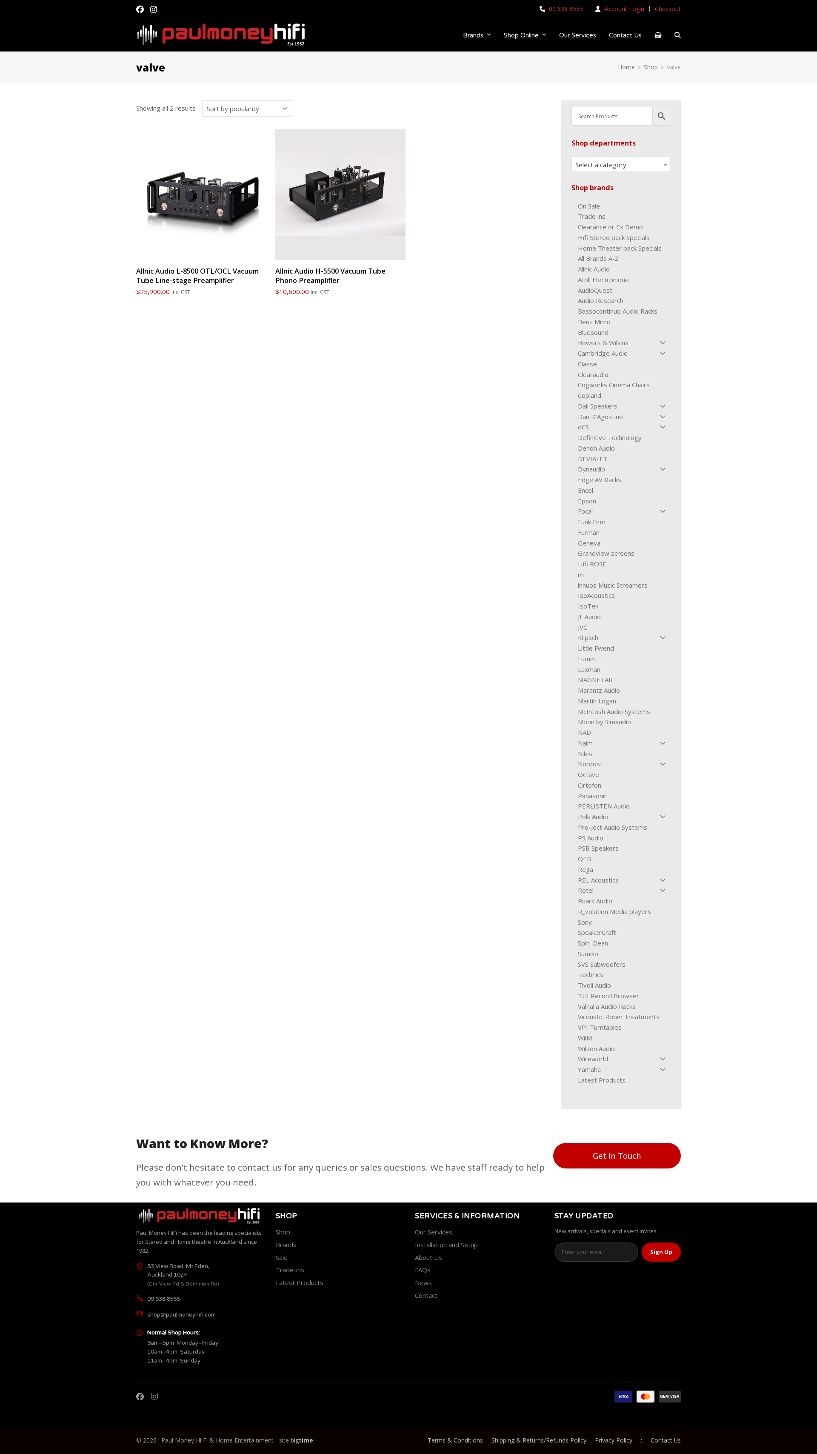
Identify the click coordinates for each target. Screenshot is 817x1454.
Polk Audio (593, 816)
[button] (658, 35)
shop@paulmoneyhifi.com (181, 1314)
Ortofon (589, 785)
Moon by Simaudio (604, 721)
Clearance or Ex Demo (610, 227)
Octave (588, 774)
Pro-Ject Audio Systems (612, 827)
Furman (589, 532)
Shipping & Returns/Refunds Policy (538, 1440)
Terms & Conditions (455, 1440)
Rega (585, 869)
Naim (585, 743)
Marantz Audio (599, 690)
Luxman (589, 669)
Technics (590, 974)
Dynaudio (591, 469)
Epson (587, 501)
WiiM (585, 1038)
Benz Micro (594, 321)
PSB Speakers (598, 848)
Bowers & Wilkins (603, 342)
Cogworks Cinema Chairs (614, 384)
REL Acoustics (598, 880)
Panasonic (592, 795)
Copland (589, 395)
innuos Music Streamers (613, 585)
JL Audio (589, 616)
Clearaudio (593, 374)
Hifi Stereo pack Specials (614, 237)
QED (584, 858)
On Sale (589, 206)
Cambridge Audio (603, 353)
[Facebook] (140, 1396)
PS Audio (590, 838)
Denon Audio (596, 448)
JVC (582, 627)
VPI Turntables (600, 1027)
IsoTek (588, 606)
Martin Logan (597, 701)
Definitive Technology (610, 437)
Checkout (668, 9)
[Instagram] (154, 1396)
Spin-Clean (593, 943)
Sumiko (588, 953)
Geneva (589, 543)
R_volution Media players (614, 911)
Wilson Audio (596, 1048)
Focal (585, 511)
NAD (584, 732)
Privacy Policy (613, 1440)
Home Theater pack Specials (620, 248)
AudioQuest (595, 290)
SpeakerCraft (597, 932)
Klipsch (588, 637)
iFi (581, 574)
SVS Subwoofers (602, 964)
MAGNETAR (595, 679)
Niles (585, 753)
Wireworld (593, 1058)
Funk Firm (592, 521)
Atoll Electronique (603, 279)
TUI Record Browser (608, 995)
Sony (585, 922)
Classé (587, 364)
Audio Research (600, 300)
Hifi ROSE (592, 564)
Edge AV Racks (599, 479)
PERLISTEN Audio (604, 806)
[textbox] (621, 164)
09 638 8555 (566, 9)
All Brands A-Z (598, 258)
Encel (585, 490)
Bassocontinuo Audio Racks (617, 311)
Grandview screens (606, 553)
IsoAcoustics (596, 595)
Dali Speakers (597, 406)
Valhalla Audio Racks (607, 1006)
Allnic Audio (594, 269)
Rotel (586, 890)
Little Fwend (596, 648)
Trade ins (592, 216)
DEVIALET (593, 458)
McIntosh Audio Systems (614, 711)
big (302, 1440)
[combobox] (620, 164)
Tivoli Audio (594, 985)
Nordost (590, 764)
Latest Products (602, 1080)
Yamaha (589, 1069)
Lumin (586, 658)
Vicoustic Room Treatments (619, 1016)
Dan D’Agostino (600, 416)
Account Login (624, 9)
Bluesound (593, 332)
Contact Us (666, 1440)
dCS (583, 427)
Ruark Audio (595, 901)
